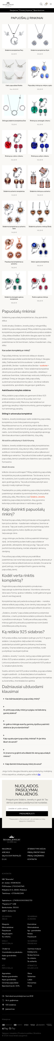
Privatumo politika (25, 1033)
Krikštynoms (32, 952)
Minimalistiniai (7, 927)
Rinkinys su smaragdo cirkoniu (40, 121)
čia (39, 774)
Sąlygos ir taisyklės (9, 1033)
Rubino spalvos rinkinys (40, 297)
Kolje (4, 959)
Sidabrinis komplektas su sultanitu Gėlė (14, 228)
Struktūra (37, 1033)
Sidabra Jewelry (37, 496)
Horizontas (32, 983)
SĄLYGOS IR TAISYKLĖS (11, 856)
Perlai (30, 986)
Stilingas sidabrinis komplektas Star (14, 121)
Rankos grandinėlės (10, 976)
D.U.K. (4, 859)
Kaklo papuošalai (7, 942)
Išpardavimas (39, 10)
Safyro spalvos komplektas (40, 262)
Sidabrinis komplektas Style (40, 50)
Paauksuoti (6, 930)
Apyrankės (6, 973)
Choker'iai (6, 949)
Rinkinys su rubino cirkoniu (14, 156)
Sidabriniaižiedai (7, 917)
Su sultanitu (32, 961)
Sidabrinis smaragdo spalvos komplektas (14, 298)
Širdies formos (33, 955)
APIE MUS (6, 852)
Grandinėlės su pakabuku (12, 952)
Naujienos (14, 10)
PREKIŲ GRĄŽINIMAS (36, 856)
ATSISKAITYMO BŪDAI (37, 849)
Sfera (30, 973)
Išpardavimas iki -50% (10, 986)
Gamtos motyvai (34, 949)
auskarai (43, 365)
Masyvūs (5, 924)
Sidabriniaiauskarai (32, 917)
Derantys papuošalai (10, 983)
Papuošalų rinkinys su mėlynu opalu (40, 85)
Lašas (30, 979)
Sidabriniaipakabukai (32, 942)
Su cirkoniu (6, 937)
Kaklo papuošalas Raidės (14, 85)
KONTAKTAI (32, 859)
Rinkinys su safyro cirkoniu (40, 156)
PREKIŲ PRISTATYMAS (36, 852)
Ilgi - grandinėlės (34, 930)
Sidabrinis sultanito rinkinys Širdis (40, 227)
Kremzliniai (32, 924)
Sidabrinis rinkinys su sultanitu (40, 191)
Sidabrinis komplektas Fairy (14, 50)
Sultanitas (31, 976)
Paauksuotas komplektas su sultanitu (14, 263)
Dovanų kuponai (25, 10)
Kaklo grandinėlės (9, 955)
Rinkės (30, 933)
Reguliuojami (7, 933)
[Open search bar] (41, 4)
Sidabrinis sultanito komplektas (14, 191)
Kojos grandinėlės (9, 979)
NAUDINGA (6, 849)
